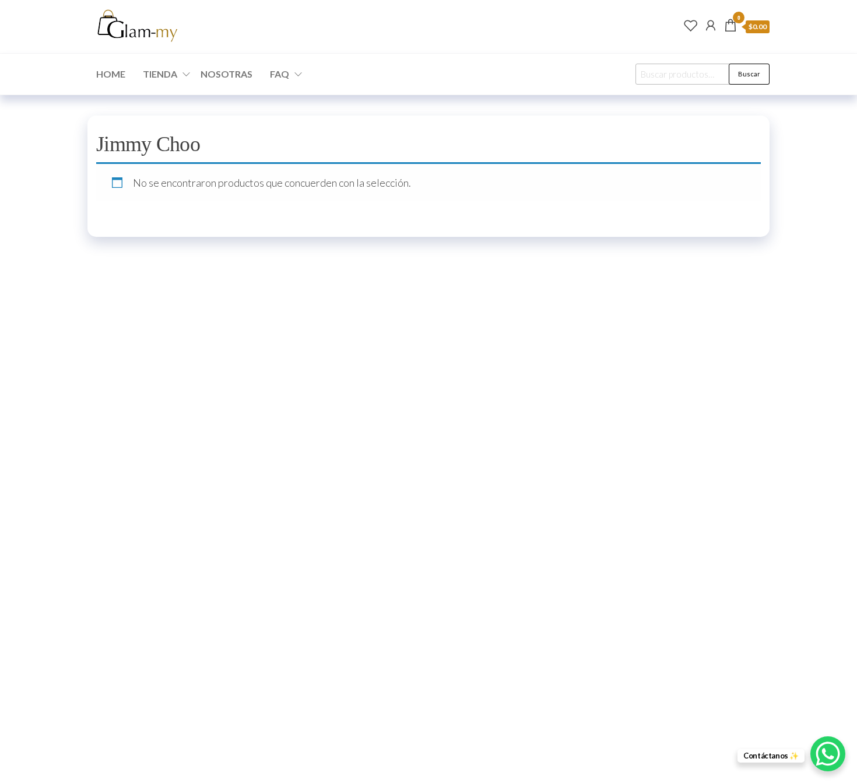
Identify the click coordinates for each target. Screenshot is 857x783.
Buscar (749, 74)
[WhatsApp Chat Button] (827, 753)
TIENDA (160, 73)
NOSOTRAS (226, 73)
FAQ (279, 73)
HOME (110, 73)
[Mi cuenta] (710, 25)
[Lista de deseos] (690, 25)
